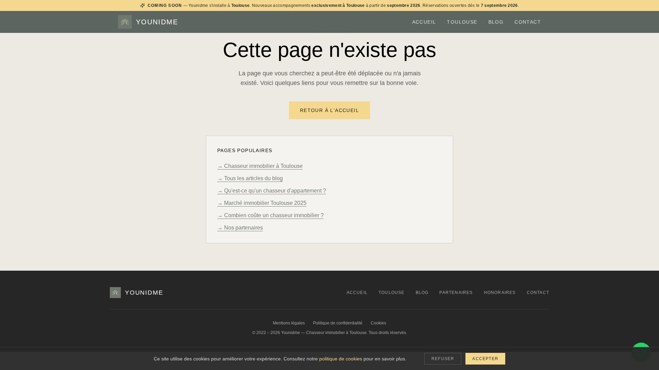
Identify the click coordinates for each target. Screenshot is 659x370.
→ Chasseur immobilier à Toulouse (260, 166)
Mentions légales (289, 323)
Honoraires (500, 292)
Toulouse (462, 22)
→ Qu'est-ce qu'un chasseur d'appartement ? (271, 191)
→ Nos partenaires (240, 228)
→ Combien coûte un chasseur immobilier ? (270, 215)
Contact (528, 22)
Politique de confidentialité (337, 323)
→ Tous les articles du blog (250, 178)
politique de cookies (340, 358)
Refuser (442, 358)
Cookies (378, 323)
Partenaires (456, 292)
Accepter (485, 358)
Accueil (424, 22)
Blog (496, 22)
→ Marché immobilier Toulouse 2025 (262, 203)
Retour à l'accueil (329, 110)
